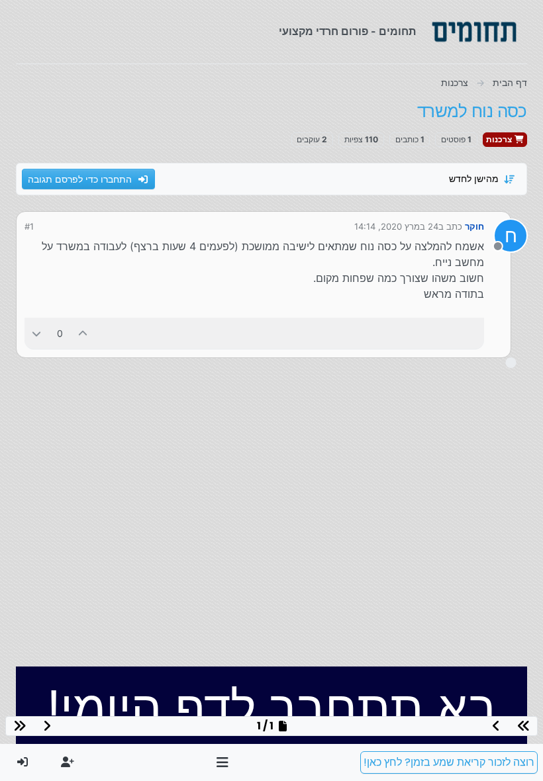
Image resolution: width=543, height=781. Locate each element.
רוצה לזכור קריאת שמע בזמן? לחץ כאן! (449, 762)
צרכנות (500, 139)
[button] (222, 762)
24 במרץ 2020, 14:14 (396, 226)
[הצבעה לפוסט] (83, 333)
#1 (29, 226)
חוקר (474, 226)
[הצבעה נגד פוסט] (36, 333)
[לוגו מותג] (474, 32)
